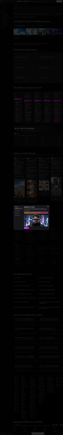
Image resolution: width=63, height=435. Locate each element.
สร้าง (26, 227)
